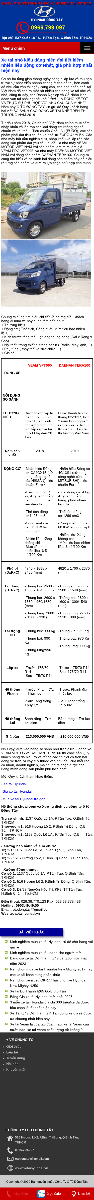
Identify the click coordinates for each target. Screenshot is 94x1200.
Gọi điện (20, 1193)
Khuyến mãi (15, 1069)
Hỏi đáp (12, 1064)
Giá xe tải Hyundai (17, 791)
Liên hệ (12, 1052)
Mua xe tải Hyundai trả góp (24, 799)
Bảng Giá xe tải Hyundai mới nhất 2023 (41, 997)
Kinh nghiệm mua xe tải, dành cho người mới (45, 953)
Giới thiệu (14, 1046)
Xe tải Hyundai (15, 784)
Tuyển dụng (15, 1058)
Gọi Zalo (53, 1193)
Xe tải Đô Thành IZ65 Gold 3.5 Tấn (38, 991)
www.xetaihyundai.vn (31, 1168)
